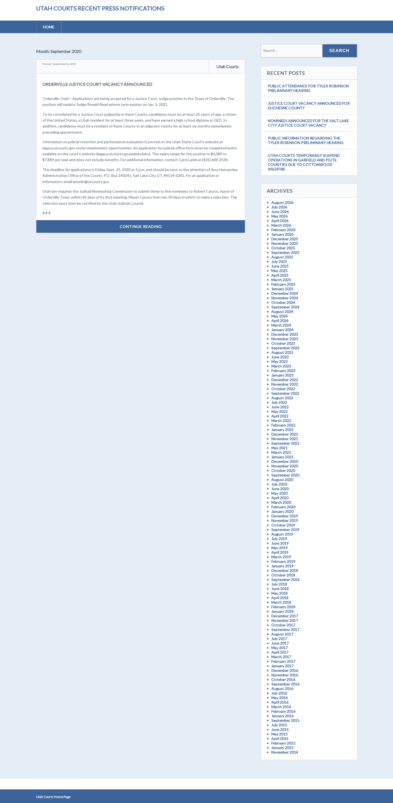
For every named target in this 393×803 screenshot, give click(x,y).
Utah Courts (227, 66)
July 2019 (279, 538)
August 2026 (282, 202)
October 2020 (283, 470)
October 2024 (283, 302)
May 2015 (279, 734)
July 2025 (279, 261)
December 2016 (284, 670)
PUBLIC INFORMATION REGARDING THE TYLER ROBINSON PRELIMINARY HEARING (306, 140)
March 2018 (281, 602)
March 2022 (281, 420)
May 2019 (279, 547)
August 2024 (282, 311)
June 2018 (280, 588)
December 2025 (284, 238)
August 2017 (282, 634)
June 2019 (280, 543)
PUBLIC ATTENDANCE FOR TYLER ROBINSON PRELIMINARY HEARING (308, 88)
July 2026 (279, 207)
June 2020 (280, 488)
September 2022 (285, 393)
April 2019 (279, 552)
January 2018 (282, 611)
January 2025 (282, 288)
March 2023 (281, 366)
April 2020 (279, 497)
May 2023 (279, 361)
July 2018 (279, 584)
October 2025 (283, 248)
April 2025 (279, 275)
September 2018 (285, 579)
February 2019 (283, 561)
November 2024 (284, 298)
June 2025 (280, 266)
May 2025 (279, 270)
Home (48, 27)
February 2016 (283, 711)
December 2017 (284, 616)
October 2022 (283, 388)
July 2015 (279, 725)
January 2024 (282, 329)
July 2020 (279, 484)
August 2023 (282, 352)
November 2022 (284, 384)
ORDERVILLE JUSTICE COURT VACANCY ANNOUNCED (97, 84)
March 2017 (281, 656)
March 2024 (281, 325)
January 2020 (282, 511)
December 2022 (284, 379)
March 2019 (281, 556)
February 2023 (283, 370)
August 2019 (282, 534)
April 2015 (279, 738)
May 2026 (279, 216)
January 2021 (282, 457)
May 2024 (279, 316)
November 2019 (284, 520)
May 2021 (279, 447)
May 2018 (279, 593)
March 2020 (281, 502)
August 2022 (282, 397)
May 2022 (279, 411)
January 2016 (282, 715)
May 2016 (279, 697)
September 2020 (285, 475)
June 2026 (280, 211)
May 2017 (279, 647)
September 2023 (285, 348)
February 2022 (283, 425)
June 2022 (280, 407)
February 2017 (283, 661)
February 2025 (283, 284)
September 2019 (285, 529)
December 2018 (284, 570)
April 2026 (279, 220)
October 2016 (283, 679)
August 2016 (282, 688)
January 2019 (282, 566)
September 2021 (285, 443)
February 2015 (283, 743)
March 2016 (281, 706)
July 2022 (279, 402)
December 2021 (284, 434)
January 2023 (282, 375)
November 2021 (284, 438)
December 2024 (284, 293)
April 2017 (279, 652)
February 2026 (283, 229)
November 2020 (284, 466)
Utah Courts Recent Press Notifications (100, 8)
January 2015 (282, 747)
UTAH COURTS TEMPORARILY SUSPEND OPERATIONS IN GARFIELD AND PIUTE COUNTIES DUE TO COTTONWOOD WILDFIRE (304, 162)
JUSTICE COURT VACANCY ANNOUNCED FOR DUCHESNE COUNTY (309, 105)
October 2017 (283, 625)
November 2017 (284, 620)
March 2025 (281, 279)
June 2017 (280, 643)
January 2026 (282, 234)
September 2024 (285, 307)
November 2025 (284, 243)
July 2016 (279, 693)
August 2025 (282, 257)
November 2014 (284, 752)
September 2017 (285, 629)
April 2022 (279, 416)
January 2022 (282, 429)
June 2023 (280, 357)
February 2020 (283, 507)
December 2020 (284, 461)
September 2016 (285, 684)
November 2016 (284, 675)
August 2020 (282, 479)
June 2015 (280, 729)
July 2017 (279, 638)
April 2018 (279, 597)
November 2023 (284, 338)
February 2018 (283, 606)
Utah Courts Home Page (53, 797)
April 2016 (279, 702)
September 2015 (285, 720)
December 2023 (284, 334)
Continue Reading (141, 226)
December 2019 (284, 516)
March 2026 (281, 225)
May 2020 (279, 493)
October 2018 (283, 575)
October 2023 (283, 343)
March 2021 (281, 452)
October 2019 (283, 525)
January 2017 (282, 666)
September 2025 (285, 252)
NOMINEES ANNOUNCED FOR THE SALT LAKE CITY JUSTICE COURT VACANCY (308, 122)
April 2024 (279, 320)
